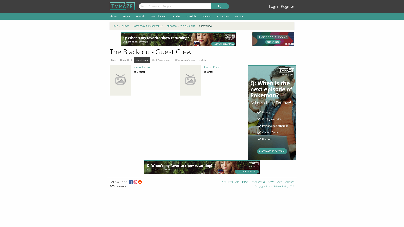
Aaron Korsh (212, 67)
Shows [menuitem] (113, 16)
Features (226, 182)
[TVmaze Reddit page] (140, 182)
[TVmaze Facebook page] (131, 182)
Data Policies (285, 182)
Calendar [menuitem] (206, 16)
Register (287, 6)
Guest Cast (126, 59)
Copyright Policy (263, 186)
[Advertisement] (178, 39)
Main (113, 59)
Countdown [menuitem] (223, 16)
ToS (292, 186)
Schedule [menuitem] (191, 16)
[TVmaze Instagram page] (135, 182)
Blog (245, 182)
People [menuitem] (126, 16)
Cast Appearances (161, 59)
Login (273, 6)
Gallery (202, 59)
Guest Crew (142, 59)
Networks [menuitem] (141, 16)
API (237, 182)
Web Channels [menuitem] (159, 16)
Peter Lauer (142, 67)
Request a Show (262, 182)
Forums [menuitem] (239, 16)
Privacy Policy (281, 186)
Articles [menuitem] (176, 16)
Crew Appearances (185, 59)
